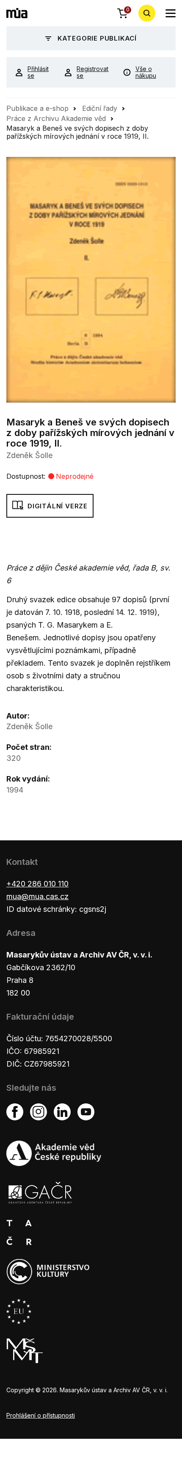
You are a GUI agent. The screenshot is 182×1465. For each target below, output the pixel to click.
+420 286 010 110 (37, 883)
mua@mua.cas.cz (37, 896)
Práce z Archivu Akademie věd (56, 118)
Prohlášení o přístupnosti (40, 1415)
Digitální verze (58, 506)
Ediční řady (99, 108)
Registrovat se (92, 72)
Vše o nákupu (145, 72)
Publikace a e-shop (37, 108)
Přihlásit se (38, 72)
